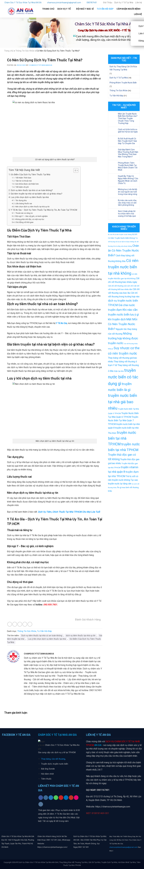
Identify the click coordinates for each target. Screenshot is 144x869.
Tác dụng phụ (21, 200)
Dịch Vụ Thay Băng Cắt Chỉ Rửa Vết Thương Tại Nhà (123, 68)
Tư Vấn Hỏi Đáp (105, 8)
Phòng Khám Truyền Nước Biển (123, 82)
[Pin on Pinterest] (24, 624)
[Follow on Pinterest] (61, 797)
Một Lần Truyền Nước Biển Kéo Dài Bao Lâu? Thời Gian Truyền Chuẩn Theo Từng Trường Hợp (127, 118)
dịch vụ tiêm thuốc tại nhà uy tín (80, 635)
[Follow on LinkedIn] (66, 797)
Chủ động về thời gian (24, 222)
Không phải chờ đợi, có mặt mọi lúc (29, 219)
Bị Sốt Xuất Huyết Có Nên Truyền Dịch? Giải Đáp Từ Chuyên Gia (127, 141)
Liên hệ (138, 2)
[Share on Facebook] (9, 624)
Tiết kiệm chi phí (22, 187)
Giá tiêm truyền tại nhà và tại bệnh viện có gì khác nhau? (36, 193)
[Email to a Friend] (19, 624)
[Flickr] (76, 797)
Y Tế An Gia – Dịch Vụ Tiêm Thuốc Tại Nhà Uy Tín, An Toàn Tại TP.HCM (44, 210)
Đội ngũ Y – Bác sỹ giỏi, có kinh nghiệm (31, 216)
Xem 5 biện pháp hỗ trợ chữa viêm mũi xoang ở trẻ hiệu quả (127, 213)
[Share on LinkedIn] (30, 624)
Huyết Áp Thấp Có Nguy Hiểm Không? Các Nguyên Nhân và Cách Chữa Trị (128, 179)
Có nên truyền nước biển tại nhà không (123, 267)
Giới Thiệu (107, 2)
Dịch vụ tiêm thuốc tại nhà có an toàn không (41, 635)
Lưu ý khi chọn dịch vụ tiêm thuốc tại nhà (30, 197)
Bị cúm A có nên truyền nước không (120, 234)
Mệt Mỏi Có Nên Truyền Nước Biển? (122, 324)
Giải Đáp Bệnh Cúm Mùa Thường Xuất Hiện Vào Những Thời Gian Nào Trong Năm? (128, 153)
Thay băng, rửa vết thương (53, 759)
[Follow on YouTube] (71, 797)
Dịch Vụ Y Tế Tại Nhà (123, 2)
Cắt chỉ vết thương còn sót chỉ (120, 286)
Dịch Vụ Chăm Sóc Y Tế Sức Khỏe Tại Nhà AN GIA (38, 862)
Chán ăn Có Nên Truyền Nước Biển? (123, 250)
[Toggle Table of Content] (74, 170)
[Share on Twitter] (14, 624)
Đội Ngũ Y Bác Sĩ (85, 8)
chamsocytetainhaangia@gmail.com (123, 847)
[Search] (100, 2)
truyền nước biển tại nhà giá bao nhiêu (122, 402)
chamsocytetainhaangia (40, 65)
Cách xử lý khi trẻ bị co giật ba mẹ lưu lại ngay (128, 130)
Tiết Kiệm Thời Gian (23, 178)
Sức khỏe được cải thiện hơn (27, 184)
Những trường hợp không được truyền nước (123, 338)
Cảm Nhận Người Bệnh (128, 8)
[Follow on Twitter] (51, 797)
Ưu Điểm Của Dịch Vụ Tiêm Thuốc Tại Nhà (30, 174)
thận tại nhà (119, 371)
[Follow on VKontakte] (40, 804)
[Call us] (56, 797)
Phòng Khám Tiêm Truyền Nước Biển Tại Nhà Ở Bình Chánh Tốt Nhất (127, 166)
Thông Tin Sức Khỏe (24, 50)
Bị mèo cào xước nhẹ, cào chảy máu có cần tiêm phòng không (127, 202)
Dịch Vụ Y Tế (64, 8)
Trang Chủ (48, 8)
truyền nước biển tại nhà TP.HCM (122, 438)
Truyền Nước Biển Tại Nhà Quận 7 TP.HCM (123, 421)
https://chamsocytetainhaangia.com (112, 806)
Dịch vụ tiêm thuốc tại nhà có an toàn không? (32, 190)
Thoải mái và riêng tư (24, 213)
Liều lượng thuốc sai (23, 203)
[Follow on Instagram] (45, 797)
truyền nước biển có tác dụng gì (123, 377)
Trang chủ (8, 50)
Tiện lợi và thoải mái (23, 181)
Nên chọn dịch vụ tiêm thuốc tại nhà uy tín (32, 206)
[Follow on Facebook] (40, 797)
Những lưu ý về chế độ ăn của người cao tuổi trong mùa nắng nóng (127, 191)
